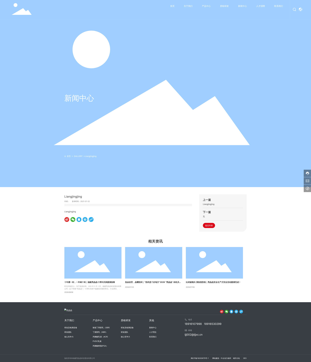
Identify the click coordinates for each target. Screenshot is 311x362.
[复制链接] (241, 311)
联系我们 (152, 337)
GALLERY (78, 156)
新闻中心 (152, 327)
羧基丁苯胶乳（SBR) (101, 327)
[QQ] (231, 311)
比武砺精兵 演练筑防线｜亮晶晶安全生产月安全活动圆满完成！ (213, 282)
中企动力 (224, 358)
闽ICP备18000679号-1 (200, 358)
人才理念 (152, 332)
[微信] (226, 311)
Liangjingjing (208, 204)
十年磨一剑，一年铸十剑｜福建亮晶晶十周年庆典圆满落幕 (89, 282)
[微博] (222, 311)
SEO (245, 358)
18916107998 (193, 323)
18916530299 (212, 323)
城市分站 (236, 358)
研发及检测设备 (70, 327)
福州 (229, 358)
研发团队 (68, 332)
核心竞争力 (68, 337)
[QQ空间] (236, 311)
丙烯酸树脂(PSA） (100, 346)
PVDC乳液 (97, 341)
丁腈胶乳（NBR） (100, 332)
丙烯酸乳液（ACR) (100, 337)
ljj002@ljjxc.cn (194, 334)
